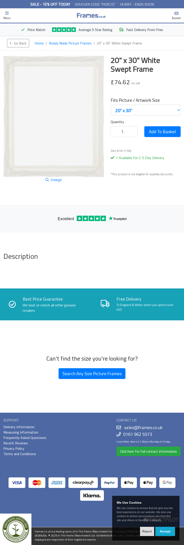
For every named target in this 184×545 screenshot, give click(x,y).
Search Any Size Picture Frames (92, 373)
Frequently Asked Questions (24, 437)
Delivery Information (19, 427)
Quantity (117, 121)
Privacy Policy (13, 448)
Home (39, 43)
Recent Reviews (15, 443)
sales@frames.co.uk (143, 427)
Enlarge (56, 179)
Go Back (19, 43)
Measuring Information (20, 432)
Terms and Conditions (19, 453)
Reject (147, 531)
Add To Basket (162, 131)
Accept (165, 531)
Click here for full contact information (148, 451)
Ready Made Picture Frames (70, 43)
